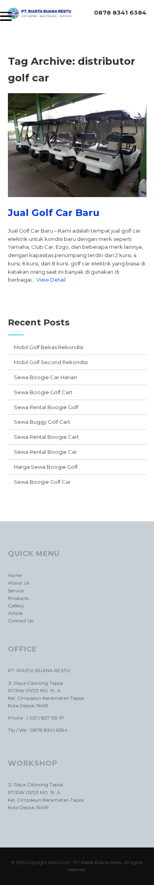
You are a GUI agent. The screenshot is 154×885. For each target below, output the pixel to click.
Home (15, 575)
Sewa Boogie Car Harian (45, 377)
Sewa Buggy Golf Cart (42, 422)
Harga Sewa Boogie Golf (45, 467)
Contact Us (20, 621)
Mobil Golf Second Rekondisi (51, 362)
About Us (18, 583)
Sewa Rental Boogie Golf (46, 407)
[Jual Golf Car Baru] (77, 203)
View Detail (51, 279)
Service (16, 591)
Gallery (16, 606)
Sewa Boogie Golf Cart (43, 392)
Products (18, 598)
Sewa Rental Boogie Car (45, 452)
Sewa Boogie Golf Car (42, 482)
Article (15, 613)
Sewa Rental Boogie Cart (46, 437)
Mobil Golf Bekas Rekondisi (48, 347)
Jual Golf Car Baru (54, 212)
